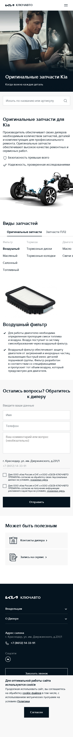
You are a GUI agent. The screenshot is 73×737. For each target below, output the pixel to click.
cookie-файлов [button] (32, 693)
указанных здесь (39, 480)
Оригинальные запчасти (24, 232)
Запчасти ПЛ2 (56, 232)
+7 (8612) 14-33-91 (14, 466)
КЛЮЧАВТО (24, 5)
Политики (23, 701)
